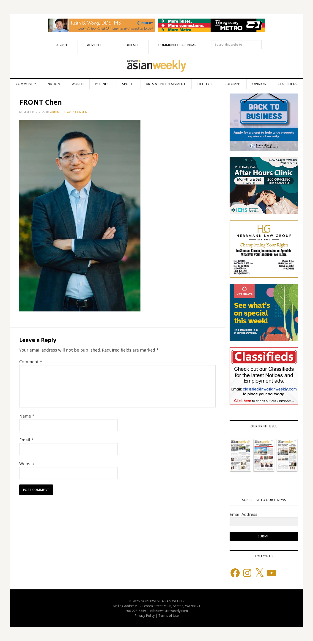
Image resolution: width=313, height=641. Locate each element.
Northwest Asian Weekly (156, 66)
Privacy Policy (145, 615)
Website (27, 463)
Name (26, 416)
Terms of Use (168, 615)
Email (26, 440)
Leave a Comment (76, 112)
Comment (30, 361)
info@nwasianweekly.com (169, 610)
